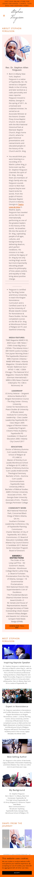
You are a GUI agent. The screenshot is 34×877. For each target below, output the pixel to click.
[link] (17, 15)
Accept (17, 873)
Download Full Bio (17, 626)
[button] (4, 15)
